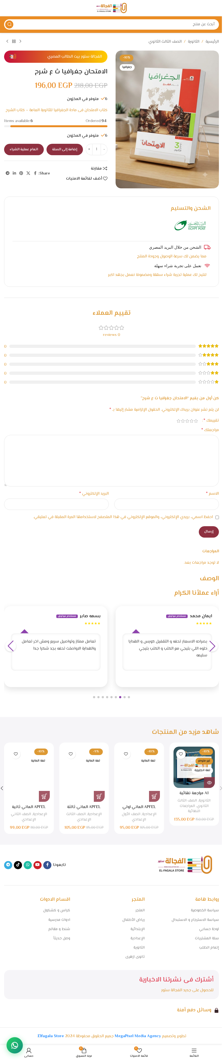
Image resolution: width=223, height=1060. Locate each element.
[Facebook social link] (35, 173)
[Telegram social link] (7, 173)
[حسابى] (6, 8)
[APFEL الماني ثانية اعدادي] (28, 774)
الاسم (212, 494)
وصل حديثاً (61, 938)
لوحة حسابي (209, 929)
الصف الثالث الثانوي (165, 42)
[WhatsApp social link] (28, 865)
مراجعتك (210, 430)
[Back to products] (14, 41)
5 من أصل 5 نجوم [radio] (178, 421)
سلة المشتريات (207, 938)
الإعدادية (149, 814)
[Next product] (7, 41)
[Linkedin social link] (14, 173)
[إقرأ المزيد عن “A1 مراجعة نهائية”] (209, 782)
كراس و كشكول (56, 911)
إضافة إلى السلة (64, 149)
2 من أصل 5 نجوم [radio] (191, 421)
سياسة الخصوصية (205, 911)
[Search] (9, 24)
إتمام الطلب (209, 948)
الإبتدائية (137, 929)
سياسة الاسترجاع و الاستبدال (195, 920)
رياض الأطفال (133, 920)
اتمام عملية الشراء (24, 149)
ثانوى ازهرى (134, 957)
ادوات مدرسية (59, 920)
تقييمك (211, 421)
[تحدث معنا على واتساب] (15, 1045)
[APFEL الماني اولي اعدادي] (139, 774)
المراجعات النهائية (190, 809)
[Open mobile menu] (216, 8)
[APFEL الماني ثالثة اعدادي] (84, 774)
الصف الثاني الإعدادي (23, 817)
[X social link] (28, 173)
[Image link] (185, 865)
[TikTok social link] (18, 865)
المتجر (139, 911)
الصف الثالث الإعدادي (78, 817)
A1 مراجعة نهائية (194, 793)
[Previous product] (20, 41)
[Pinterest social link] (21, 173)
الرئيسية (212, 42)
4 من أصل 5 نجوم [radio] (183, 421)
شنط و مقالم (59, 929)
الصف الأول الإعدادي (134, 817)
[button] (129, 697)
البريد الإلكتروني (94, 494)
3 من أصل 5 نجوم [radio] (187, 421)
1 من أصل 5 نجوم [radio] (196, 421)
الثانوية (193, 42)
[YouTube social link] (37, 865)
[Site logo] (111, 8)
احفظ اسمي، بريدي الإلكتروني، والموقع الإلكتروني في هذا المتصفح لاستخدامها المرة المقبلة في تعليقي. (123, 517)
